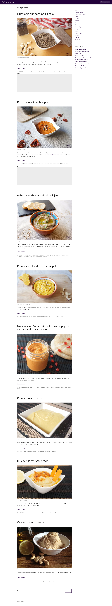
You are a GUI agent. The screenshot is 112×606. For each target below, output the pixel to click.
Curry (32, 316)
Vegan (65, 71)
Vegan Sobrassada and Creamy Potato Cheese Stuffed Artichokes (84, 58)
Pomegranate (47, 387)
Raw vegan (30, 163)
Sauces (77, 35)
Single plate (78, 29)
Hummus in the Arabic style (32, 461)
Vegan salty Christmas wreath (82, 63)
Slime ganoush (37, 255)
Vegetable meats (79, 12)
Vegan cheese (32, 451)
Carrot (62, 316)
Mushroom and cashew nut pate (35, 13)
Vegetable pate (50, 71)
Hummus (48, 512)
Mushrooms (33, 71)
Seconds (77, 37)
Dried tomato (66, 163)
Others (76, 22)
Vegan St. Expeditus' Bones (81, 67)
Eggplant (42, 255)
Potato (36, 451)
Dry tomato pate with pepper (33, 102)
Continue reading (21, 68)
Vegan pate (45, 71)
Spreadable (61, 71)
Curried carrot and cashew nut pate (37, 266)
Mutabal (59, 255)
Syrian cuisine (42, 387)
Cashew (32, 581)
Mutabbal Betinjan (65, 255)
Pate (42, 71)
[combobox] (104, 2)
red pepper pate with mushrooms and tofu (53, 154)
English (22, 601)
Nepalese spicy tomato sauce (82, 51)
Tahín (51, 512)
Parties (38, 163)
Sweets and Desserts (80, 14)
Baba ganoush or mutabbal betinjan (37, 195)
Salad (76, 16)
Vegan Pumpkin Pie (80, 65)
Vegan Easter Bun (79, 55)
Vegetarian (69, 71)
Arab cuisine (47, 255)
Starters (23, 71)
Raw (56, 163)
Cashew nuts (28, 71)
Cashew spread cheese (30, 522)
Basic (76, 10)
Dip (36, 71)
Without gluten (56, 71)
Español (18, 601)
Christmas (42, 163)
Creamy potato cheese (30, 398)
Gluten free (77, 39)
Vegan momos (78, 53)
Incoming (39, 71)
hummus (35, 154)
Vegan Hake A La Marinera (81, 70)
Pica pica (40, 581)
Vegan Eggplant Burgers (81, 61)
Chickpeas (44, 512)
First (76, 31)
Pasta (76, 24)
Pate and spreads (31, 255)
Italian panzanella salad (80, 49)
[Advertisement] (44, 83)
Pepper (54, 163)
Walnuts (56, 387)
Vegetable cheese (41, 451)
